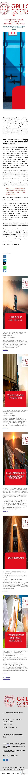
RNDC (20, 27)
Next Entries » (6, 679)
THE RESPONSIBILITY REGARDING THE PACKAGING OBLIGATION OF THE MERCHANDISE (14, 334)
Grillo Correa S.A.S (8, 26)
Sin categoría (12, 337)
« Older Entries (6, 677)
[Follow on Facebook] (7, 760)
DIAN (9, 496)
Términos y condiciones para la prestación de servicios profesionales (14, 751)
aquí (8, 744)
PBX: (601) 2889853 (8, 722)
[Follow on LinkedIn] (4, 760)
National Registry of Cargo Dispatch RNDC (14, 27)
